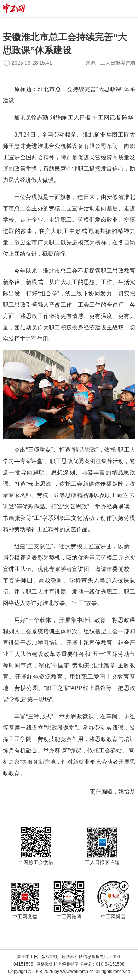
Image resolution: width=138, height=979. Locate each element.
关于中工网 (27, 956)
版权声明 (49, 956)
